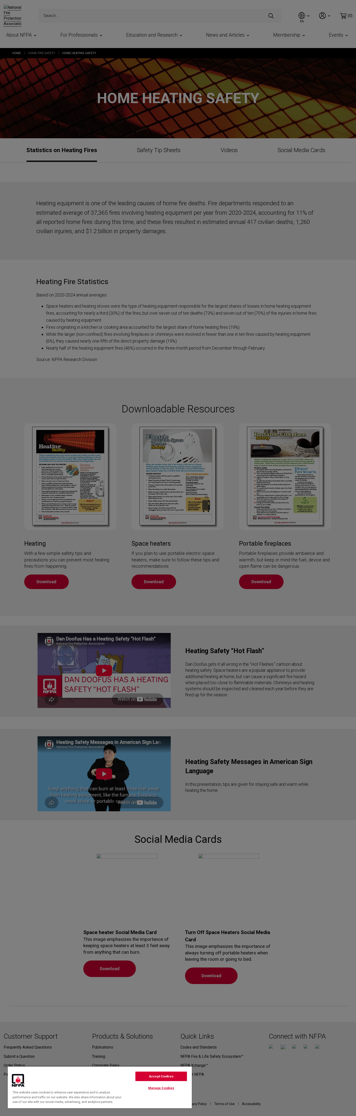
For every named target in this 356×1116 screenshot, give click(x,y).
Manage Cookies (161, 1088)
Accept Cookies (161, 1076)
